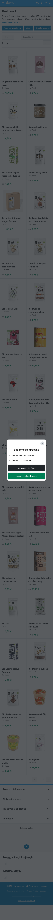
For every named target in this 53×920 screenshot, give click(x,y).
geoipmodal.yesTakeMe (27, 476)
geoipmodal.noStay (26, 468)
